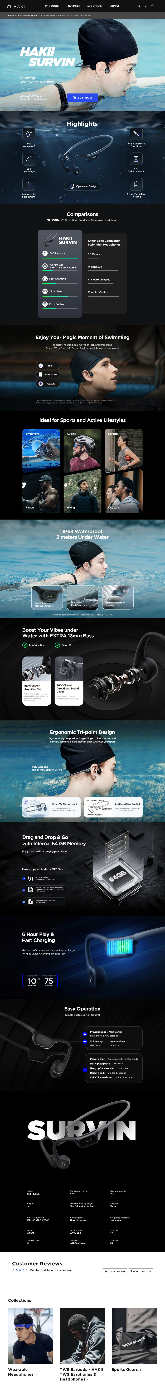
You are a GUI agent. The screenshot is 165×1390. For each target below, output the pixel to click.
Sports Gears (125, 1369)
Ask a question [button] (140, 1271)
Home (11, 15)
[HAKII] (16, 6)
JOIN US (115, 6)
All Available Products (29, 15)
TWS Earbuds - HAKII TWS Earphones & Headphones (81, 1374)
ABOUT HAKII (95, 6)
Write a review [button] (114, 1271)
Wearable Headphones (21, 1371)
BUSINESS (74, 6)
